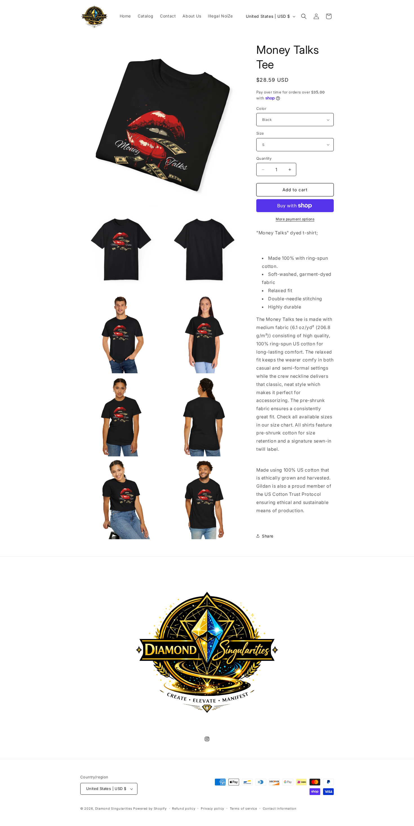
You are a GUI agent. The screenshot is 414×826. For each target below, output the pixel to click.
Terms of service (243, 809)
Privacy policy (212, 809)
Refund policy (183, 809)
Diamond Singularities (113, 809)
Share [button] (267, 536)
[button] (304, 16)
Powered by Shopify (150, 809)
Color (261, 108)
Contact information (280, 809)
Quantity (263, 158)
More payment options (295, 219)
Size (260, 133)
